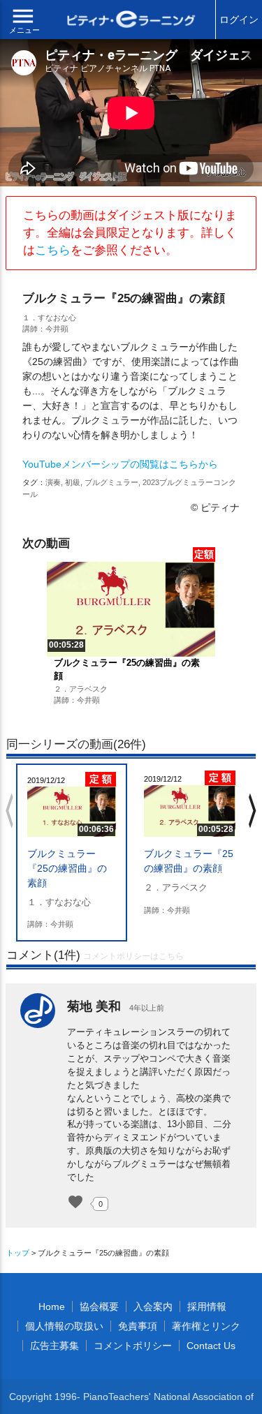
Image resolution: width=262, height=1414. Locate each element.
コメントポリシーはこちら (133, 956)
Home (51, 1306)
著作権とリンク (206, 1326)
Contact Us (211, 1345)
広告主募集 (54, 1345)
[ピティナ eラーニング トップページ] (131, 21)
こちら (53, 250)
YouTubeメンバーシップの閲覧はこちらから (120, 464)
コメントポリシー (133, 1345)
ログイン (239, 19)
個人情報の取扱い (64, 1326)
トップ (17, 1253)
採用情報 (206, 1306)
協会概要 (99, 1306)
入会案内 (153, 1306)
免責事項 (137, 1326)
